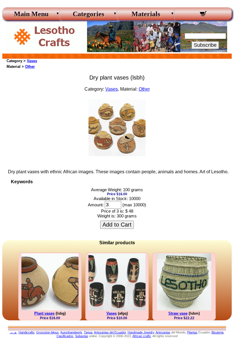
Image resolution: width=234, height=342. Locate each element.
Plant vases (44, 313)
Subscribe (205, 45)
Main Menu (31, 14)
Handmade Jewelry (141, 332)
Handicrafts (27, 332)
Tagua (88, 332)
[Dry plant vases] (117, 154)
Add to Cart (117, 224)
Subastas (81, 336)
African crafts (141, 336)
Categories (88, 14)
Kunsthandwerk (71, 332)
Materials (146, 14)
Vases (32, 61)
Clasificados (65, 336)
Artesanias (163, 332)
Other (30, 66)
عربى (13, 332)
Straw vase (177, 313)
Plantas (192, 332)
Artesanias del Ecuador (110, 332)
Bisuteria (217, 332)
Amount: (96, 204)
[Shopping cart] (203, 14)
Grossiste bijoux (47, 332)
